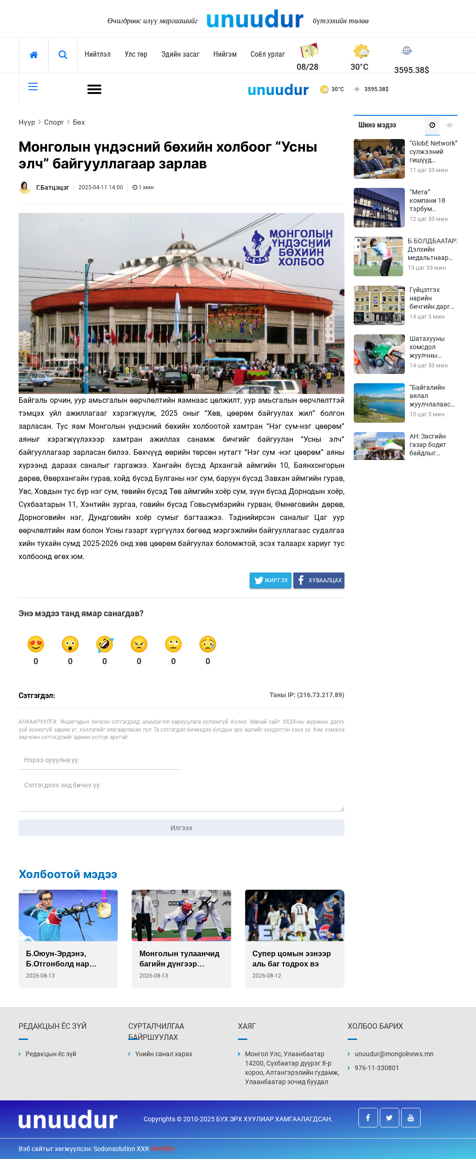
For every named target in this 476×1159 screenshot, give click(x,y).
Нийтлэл (98, 54)
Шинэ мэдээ (377, 124)
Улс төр (136, 54)
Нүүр (27, 122)
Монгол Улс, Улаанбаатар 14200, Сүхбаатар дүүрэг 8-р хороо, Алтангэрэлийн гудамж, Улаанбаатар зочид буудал (292, 1068)
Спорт (54, 122)
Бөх (79, 122)
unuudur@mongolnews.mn (394, 1054)
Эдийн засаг (180, 54)
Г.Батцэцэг (52, 187)
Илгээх (181, 828)
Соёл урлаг (268, 54)
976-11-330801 (377, 1068)
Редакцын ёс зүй (51, 1054)
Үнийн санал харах (163, 1054)
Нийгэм (225, 54)
